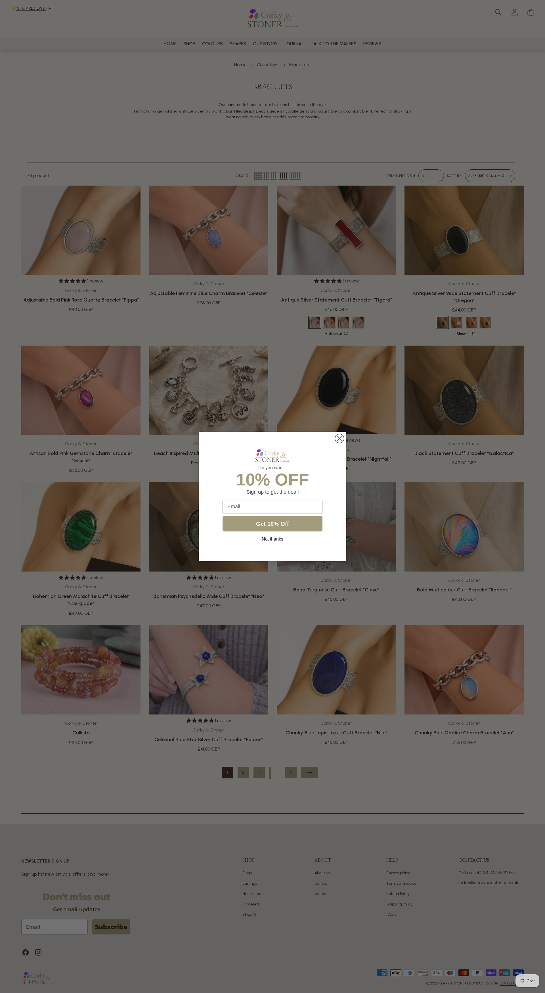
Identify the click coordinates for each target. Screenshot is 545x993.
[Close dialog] (339, 438)
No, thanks (272, 539)
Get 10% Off (272, 524)
